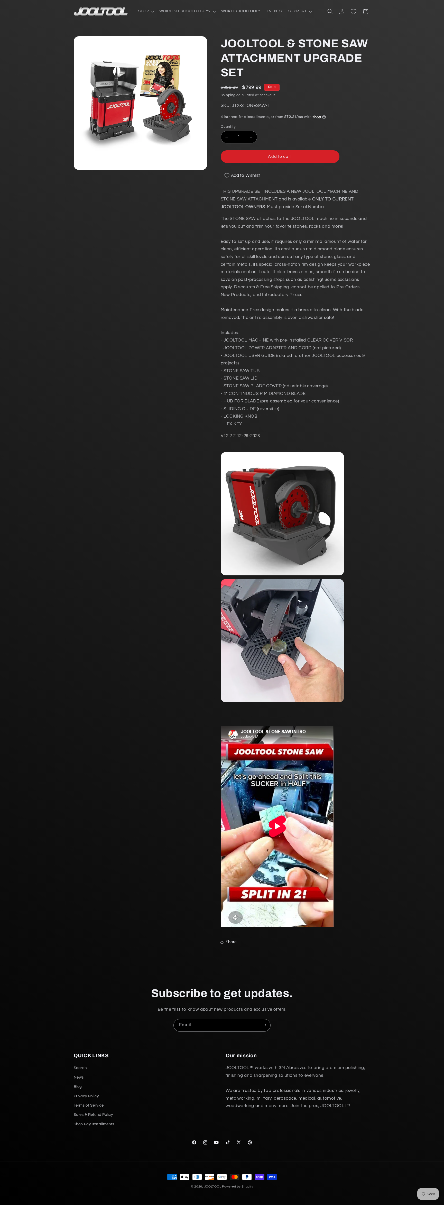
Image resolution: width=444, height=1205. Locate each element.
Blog (78, 1087)
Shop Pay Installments (94, 1124)
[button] (145, 11)
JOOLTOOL (212, 1186)
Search (80, 1068)
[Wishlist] (353, 11)
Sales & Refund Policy (93, 1115)
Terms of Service (89, 1105)
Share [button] (231, 942)
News (79, 1077)
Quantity (228, 126)
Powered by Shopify (237, 1186)
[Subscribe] (264, 1025)
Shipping (228, 95)
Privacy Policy (86, 1096)
